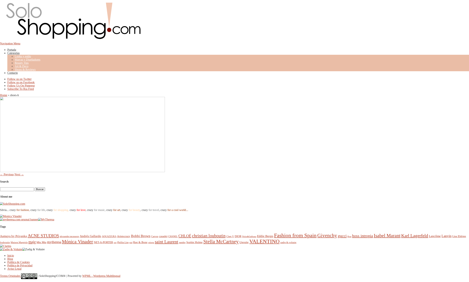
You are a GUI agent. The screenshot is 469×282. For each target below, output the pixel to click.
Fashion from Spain (295, 235)
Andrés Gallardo (90, 236)
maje (32, 242)
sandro (182, 242)
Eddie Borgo (265, 236)
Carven (154, 236)
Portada (11, 49)
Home (3, 95)
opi (115, 243)
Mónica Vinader (77, 241)
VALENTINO (264, 241)
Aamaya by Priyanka (13, 236)
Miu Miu (41, 242)
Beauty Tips (22, 62)
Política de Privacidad (19, 265)
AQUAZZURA (109, 236)
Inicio (10, 255)
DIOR (238, 236)
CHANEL (173, 236)
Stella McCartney (221, 241)
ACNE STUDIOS (43, 235)
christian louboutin (209, 235)
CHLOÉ (184, 236)
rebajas (151, 243)
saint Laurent (166, 241)
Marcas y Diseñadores (27, 59)
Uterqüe (244, 242)
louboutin (5, 242)
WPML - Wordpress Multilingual (101, 275)
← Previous (7, 174)
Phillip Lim (123, 242)
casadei (163, 236)
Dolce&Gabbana (249, 236)
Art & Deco (21, 66)
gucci (342, 235)
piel (130, 243)
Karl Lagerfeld (414, 235)
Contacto (12, 72)
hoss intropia (362, 235)
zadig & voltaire (288, 242)
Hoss (349, 236)
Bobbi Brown (140, 236)
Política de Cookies (18, 262)
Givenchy (327, 235)
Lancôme (435, 236)
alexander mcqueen (69, 236)
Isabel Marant (387, 235)
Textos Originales (10, 275)
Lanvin (447, 236)
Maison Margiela (19, 242)
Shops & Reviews (25, 69)
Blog (10, 258)
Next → (19, 174)
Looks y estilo (23, 56)
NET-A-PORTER (103, 242)
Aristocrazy (123, 236)
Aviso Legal (14, 268)
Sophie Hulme (194, 242)
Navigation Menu (10, 43)
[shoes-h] (82, 171)
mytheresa (54, 242)
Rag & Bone (140, 242)
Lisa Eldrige (459, 236)
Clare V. (230, 236)
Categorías (13, 53)
